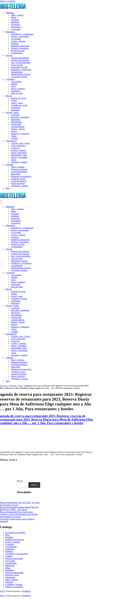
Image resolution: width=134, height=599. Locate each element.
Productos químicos (19, 169)
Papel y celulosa (17, 167)
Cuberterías (15, 107)
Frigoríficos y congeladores (22, 34)
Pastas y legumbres (19, 153)
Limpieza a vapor (18, 179)
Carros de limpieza (18, 181)
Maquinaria (10, 565)
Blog (8, 188)
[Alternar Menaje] (46, 289)
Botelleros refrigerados (20, 46)
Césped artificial (17, 126)
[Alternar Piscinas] (46, 249)
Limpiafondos (17, 72)
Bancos (14, 131)
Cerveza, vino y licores (20, 143)
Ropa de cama (17, 93)
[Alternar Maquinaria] (46, 226)
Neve (2, 591)
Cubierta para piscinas (20, 60)
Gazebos (14, 138)
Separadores (16, 27)
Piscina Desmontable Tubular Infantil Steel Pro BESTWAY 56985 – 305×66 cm (19, 508)
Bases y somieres (18, 88)
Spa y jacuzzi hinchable (20, 62)
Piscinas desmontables (20, 58)
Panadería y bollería (19, 162)
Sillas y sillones (17, 15)
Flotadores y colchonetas (21, 70)
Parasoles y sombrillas (20, 117)
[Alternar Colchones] (46, 273)
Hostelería (3, 386)
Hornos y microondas (20, 36)
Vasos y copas (17, 103)
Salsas (13, 160)
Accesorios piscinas (19, 77)
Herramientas (16, 122)
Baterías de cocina (18, 98)
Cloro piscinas (17, 65)
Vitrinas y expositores (20, 48)
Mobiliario (13, 386)
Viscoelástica (16, 81)
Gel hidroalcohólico (19, 172)
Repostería (15, 110)
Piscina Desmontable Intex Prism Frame (16, 512)
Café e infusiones (18, 145)
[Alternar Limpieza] (46, 358)
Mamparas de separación (21, 176)
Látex (13, 86)
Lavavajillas (16, 39)
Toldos (14, 136)
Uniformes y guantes (19, 186)
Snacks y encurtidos (19, 157)
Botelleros (15, 22)
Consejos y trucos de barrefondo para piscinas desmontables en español (19, 515)
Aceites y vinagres (18, 150)
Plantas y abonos (18, 129)
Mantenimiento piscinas (20, 74)
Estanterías (15, 24)
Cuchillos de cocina (19, 105)
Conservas (15, 148)
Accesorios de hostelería (15, 532)
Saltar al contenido (7, 1)
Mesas (13, 17)
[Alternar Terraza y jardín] (46, 306)
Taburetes (15, 20)
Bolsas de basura (18, 183)
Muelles (14, 84)
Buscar (20, 481)
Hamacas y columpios (20, 134)
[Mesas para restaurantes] (47, 448)
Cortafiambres (17, 53)
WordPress (26, 591)
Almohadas (15, 91)
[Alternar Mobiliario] (46, 207)
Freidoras (15, 43)
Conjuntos (15, 115)
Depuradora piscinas (19, 67)
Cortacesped (16, 124)
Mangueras (15, 119)
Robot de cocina (17, 51)
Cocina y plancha (18, 41)
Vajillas (14, 100)
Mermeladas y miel (19, 155)
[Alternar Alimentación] (46, 334)
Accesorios (15, 29)
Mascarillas (15, 174)
